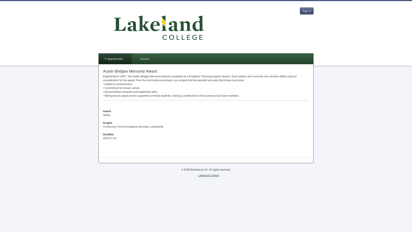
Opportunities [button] (115, 59)
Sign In (306, 11)
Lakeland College (208, 175)
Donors (144, 59)
